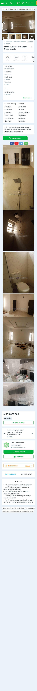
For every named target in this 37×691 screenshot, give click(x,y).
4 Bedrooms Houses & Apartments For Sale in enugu (18, 511)
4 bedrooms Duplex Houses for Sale (13, 508)
